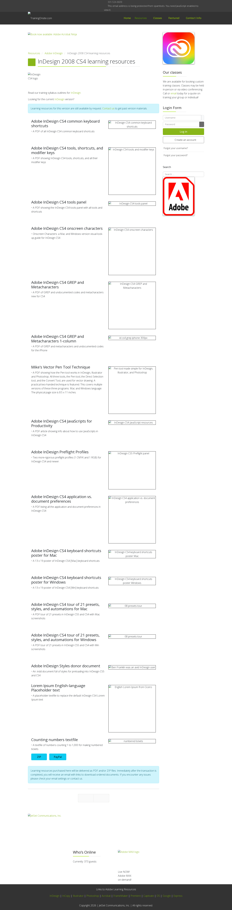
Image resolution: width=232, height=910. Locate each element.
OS (158, 896)
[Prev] (85, 798)
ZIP (39, 757)
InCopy (66, 896)
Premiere (136, 896)
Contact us (108, 108)
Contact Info (193, 18)
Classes (157, 18)
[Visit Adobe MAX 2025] (161, 858)
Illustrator (78, 896)
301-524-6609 (115, 1)
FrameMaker (120, 896)
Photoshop (92, 896)
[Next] (101, 798)
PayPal (58, 757)
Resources (141, 18)
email (173, 93)
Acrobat (106, 896)
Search (167, 167)
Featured (173, 18)
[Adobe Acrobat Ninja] (93, 41)
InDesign (76, 92)
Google (167, 896)
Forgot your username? (176, 148)
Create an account (185, 140)
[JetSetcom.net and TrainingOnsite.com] (93, 824)
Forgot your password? (175, 155)
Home (127, 18)
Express (177, 896)
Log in (183, 131)
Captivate (148, 896)
